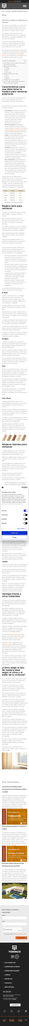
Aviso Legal (4, 1020)
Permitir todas (14, 533)
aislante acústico (15, 634)
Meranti (7, 76)
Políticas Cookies (20, 1020)
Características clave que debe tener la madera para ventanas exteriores (14, 64)
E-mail (3, 921)
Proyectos (8, 979)
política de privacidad (21, 934)
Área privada (9, 987)
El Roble (7, 67)
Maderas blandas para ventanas (11, 73)
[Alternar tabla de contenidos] (24, 61)
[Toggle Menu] (24, 6)
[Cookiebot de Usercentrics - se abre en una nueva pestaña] (21, 487)
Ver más (21, 807)
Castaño (7, 78)
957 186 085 (14, 1)
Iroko (7, 70)
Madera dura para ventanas (10, 66)
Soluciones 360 (10, 962)
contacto (15, 1004)
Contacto (8, 983)
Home (2, 11)
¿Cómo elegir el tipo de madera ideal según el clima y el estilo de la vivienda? (14, 82)
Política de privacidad (11, 1020)
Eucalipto (8, 69)
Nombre (4, 915)
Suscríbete (21, 937)
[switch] (25, 515)
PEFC (26, 1019)
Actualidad (8, 11)
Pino (6, 75)
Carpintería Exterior (12, 966)
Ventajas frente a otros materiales (11, 79)
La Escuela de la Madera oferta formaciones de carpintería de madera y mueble (14, 789)
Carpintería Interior (12, 970)
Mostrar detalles (21, 528)
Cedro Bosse (8, 72)
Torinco (7, 975)
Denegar (15, 537)
